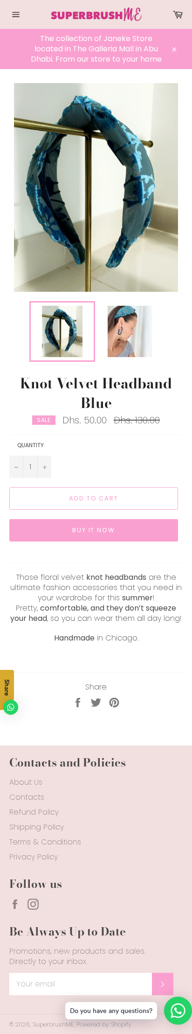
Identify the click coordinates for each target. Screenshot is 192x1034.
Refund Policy (34, 812)
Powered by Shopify (103, 1024)
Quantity (30, 445)
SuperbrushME (53, 1024)
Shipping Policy (36, 827)
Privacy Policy (33, 856)
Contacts (26, 797)
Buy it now (94, 530)
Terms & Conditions (45, 842)
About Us (25, 782)
